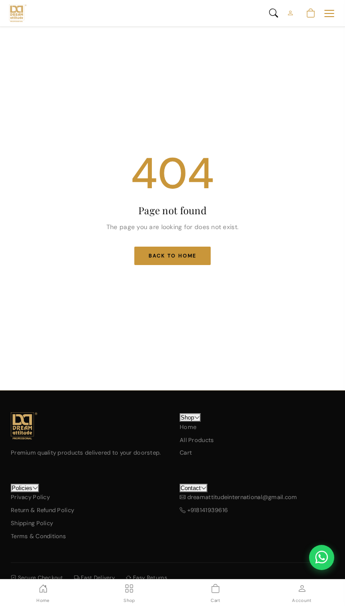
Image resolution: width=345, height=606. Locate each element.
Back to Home (172, 255)
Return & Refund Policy (42, 510)
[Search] (273, 13)
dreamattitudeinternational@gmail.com (241, 497)
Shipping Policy (32, 523)
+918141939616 (207, 510)
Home (188, 427)
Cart (186, 452)
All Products (197, 440)
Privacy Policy (30, 497)
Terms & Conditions (38, 536)
